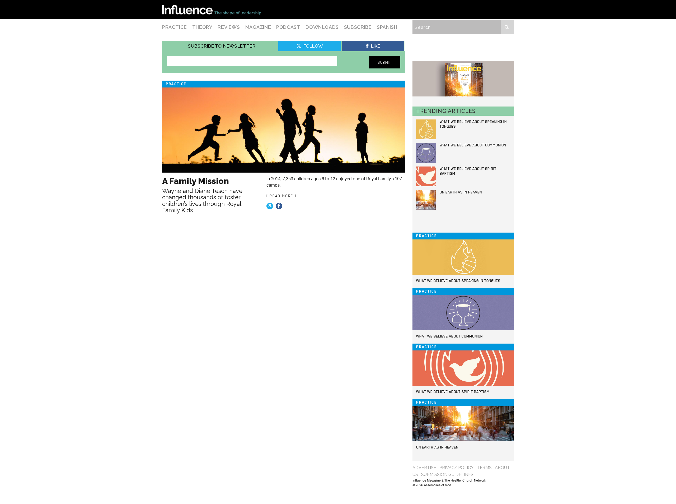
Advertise (424, 467)
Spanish (387, 27)
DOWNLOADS (322, 27)
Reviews (229, 27)
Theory (202, 27)
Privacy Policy (456, 467)
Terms (484, 467)
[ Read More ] (281, 196)
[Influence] (211, 9)
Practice (174, 27)
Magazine (258, 27)
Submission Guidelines (447, 474)
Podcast (288, 27)
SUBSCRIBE (358, 27)
